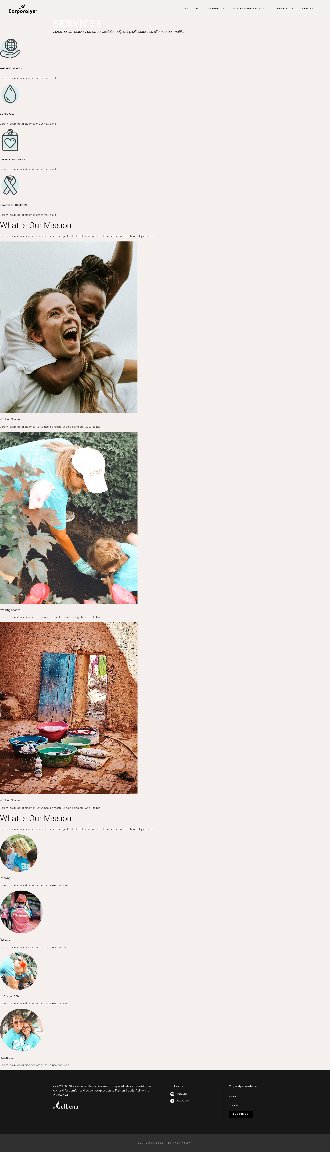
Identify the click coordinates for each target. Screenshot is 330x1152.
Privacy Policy (180, 1143)
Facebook (183, 1100)
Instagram (183, 1093)
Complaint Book (151, 1143)
